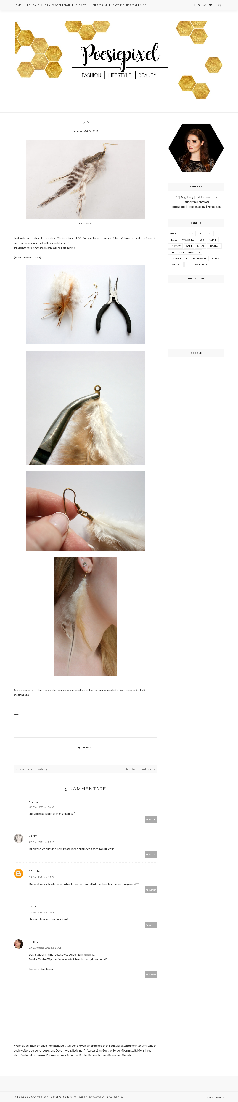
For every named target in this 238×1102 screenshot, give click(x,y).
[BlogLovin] (210, 5)
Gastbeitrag (201, 264)
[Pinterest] (199, 5)
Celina (34, 871)
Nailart (213, 240)
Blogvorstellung (179, 258)
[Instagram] (205, 5)
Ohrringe (62, 238)
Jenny (33, 941)
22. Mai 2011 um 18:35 (41, 806)
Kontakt (33, 5)
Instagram (214, 246)
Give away (175, 246)
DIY (90, 747)
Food (201, 240)
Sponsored (175, 234)
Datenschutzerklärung (130, 5)
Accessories (188, 240)
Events (200, 246)
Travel (173, 240)
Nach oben (214, 1097)
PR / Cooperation (57, 5)
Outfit (189, 246)
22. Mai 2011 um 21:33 (41, 842)
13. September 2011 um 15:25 (45, 947)
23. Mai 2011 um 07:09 (41, 877)
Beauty (190, 234)
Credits (81, 5)
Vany (33, 836)
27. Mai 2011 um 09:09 (41, 912)
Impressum (99, 5)
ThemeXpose (94, 1096)
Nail (201, 234)
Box (210, 234)
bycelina (88, 223)
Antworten (151, 819)
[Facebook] (194, 5)
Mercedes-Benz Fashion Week (185, 252)
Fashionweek (200, 258)
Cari (32, 906)
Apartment (175, 264)
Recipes (215, 258)
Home (18, 5)
